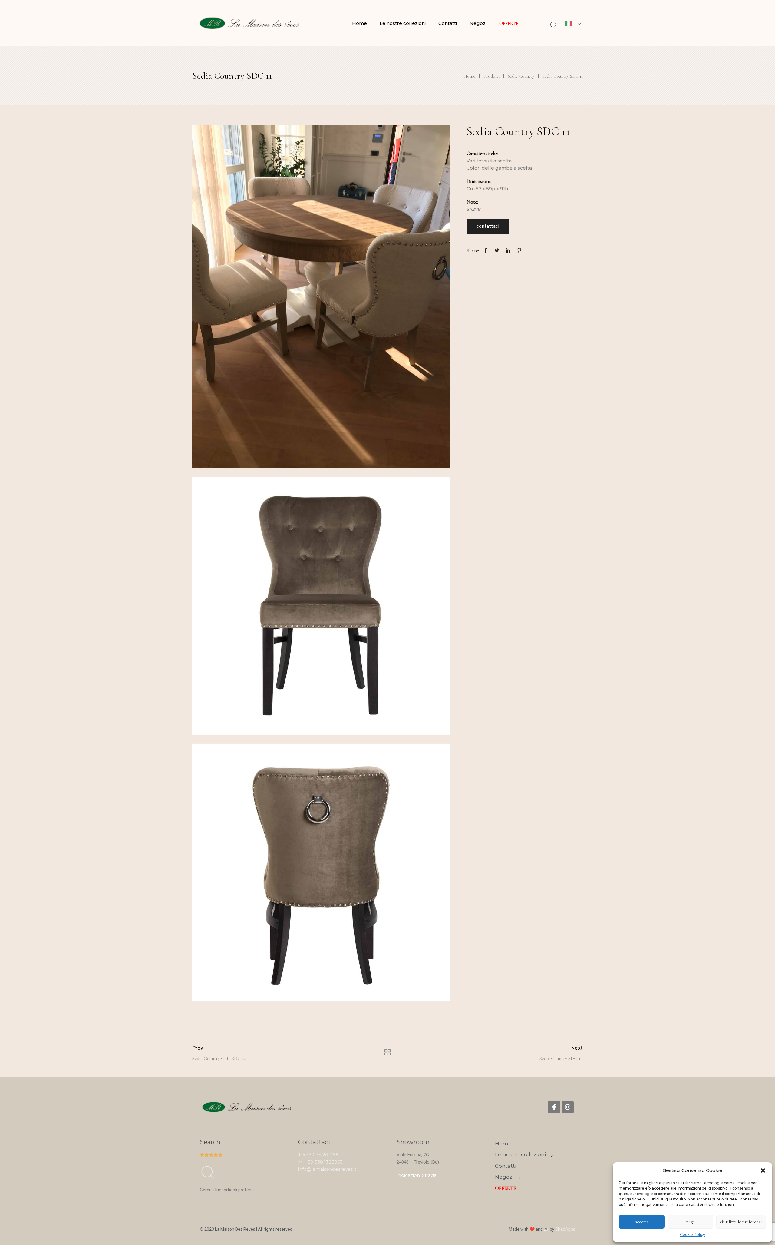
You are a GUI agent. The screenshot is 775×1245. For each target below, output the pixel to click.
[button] (763, 1170)
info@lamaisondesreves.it (327, 1169)
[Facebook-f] (554, 1107)
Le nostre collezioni (403, 23)
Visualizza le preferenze (741, 1221)
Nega (690, 1221)
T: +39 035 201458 (318, 1154)
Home (359, 23)
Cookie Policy (692, 1234)
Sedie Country (521, 76)
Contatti (447, 23)
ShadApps (565, 1229)
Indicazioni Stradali (418, 1175)
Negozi (478, 23)
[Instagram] (568, 1107)
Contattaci (488, 227)
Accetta (641, 1221)
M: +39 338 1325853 (320, 1162)
